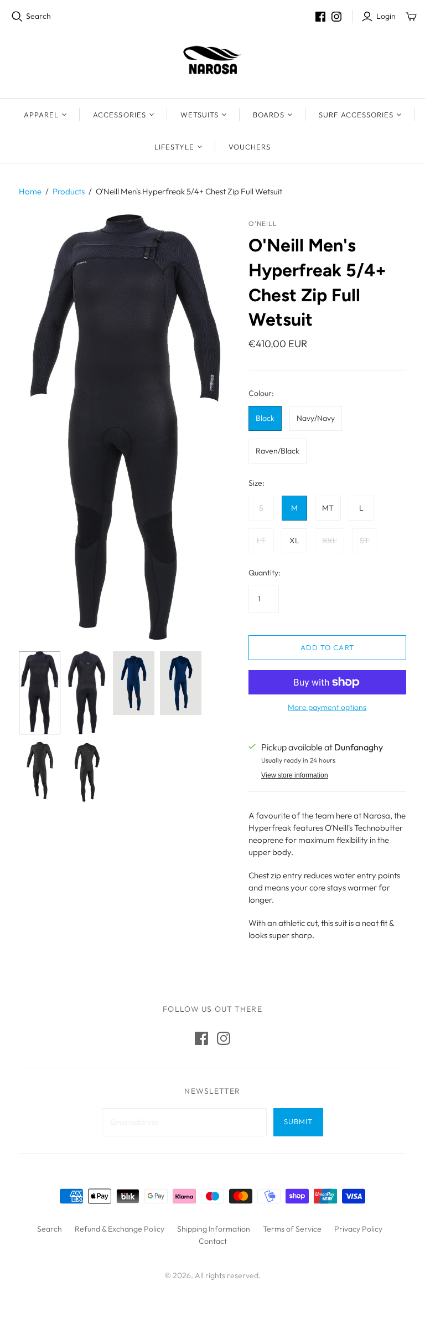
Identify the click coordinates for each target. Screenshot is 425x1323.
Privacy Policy (358, 1229)
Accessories (119, 114)
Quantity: (264, 573)
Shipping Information (213, 1229)
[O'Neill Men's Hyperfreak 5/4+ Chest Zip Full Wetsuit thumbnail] (39, 692)
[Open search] (17, 16)
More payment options (327, 707)
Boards (268, 114)
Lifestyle (174, 146)
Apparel (41, 114)
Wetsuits (199, 114)
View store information (294, 775)
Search (38, 16)
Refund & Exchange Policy (119, 1229)
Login (386, 16)
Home (30, 191)
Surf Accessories (356, 114)
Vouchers (250, 146)
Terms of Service (292, 1229)
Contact (213, 1241)
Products (69, 191)
